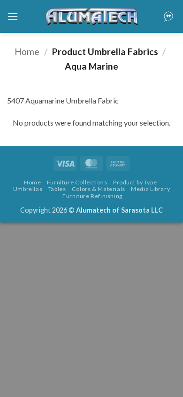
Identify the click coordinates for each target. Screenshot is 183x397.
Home (27, 51)
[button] (12, 16)
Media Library (150, 188)
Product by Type (135, 182)
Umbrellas (28, 188)
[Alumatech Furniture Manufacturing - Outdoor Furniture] (91, 16)
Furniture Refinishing (92, 195)
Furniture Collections (77, 182)
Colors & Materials (98, 188)
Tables (57, 188)
